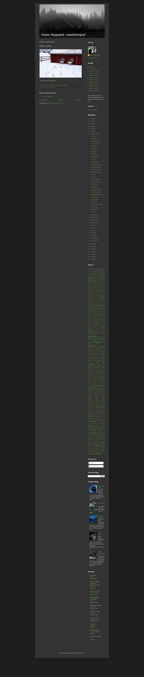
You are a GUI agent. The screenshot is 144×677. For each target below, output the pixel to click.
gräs (89, 309)
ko (98, 334)
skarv (89, 389)
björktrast (100, 272)
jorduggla (102, 327)
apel (94, 268)
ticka (101, 430)
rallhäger (98, 375)
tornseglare (95, 434)
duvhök (89, 291)
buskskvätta (90, 282)
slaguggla (102, 396)
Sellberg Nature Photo (96, 605)
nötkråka (103, 366)
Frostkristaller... (95, 197)
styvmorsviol (97, 418)
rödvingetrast (99, 382)
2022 (91, 129)
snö (92, 403)
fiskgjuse (90, 295)
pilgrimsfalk (90, 371)
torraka (100, 434)
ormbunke (102, 367)
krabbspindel (93, 338)
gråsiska (95, 307)
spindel (103, 407)
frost (94, 298)
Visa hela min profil (93, 58)
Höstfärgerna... (94, 209)
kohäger (103, 334)
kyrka (103, 342)
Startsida (61, 100)
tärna (92, 441)
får (99, 298)
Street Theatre (93, 625)
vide (91, 446)
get (104, 300)
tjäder (94, 432)
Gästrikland (100, 314)
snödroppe (95, 403)
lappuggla (102, 346)
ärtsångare (103, 452)
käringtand (90, 344)
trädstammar (91, 439)
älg (94, 452)
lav (90, 348)
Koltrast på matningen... (97, 165)
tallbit (100, 428)
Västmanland (95, 450)
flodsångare (97, 296)
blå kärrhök (90, 275)
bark (94, 270)
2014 (91, 259)
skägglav (103, 395)
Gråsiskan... (94, 160)
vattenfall (102, 443)
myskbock (95, 360)
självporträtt (91, 387)
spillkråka (98, 407)
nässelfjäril (98, 366)
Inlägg (92, 463)
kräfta (89, 340)
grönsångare (102, 311)
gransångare (96, 302)
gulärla (99, 312)
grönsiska (96, 311)
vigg (93, 446)
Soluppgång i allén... (96, 167)
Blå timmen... (94, 187)
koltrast (100, 336)
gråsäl (103, 307)
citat (89, 284)
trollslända (98, 436)
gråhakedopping (101, 305)
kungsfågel (102, 340)
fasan (99, 293)
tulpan (95, 439)
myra (92, 360)
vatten (89, 443)
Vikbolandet (97, 446)
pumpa (95, 373)
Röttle (103, 384)
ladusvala (97, 344)
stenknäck (90, 411)
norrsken (98, 364)
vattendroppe (95, 443)
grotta (101, 304)
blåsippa (90, 277)
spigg (93, 407)
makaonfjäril (102, 353)
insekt (93, 327)
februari (93, 238)
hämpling (103, 323)
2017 (91, 251)
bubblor (103, 280)
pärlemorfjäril (102, 373)
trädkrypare (97, 438)
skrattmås (102, 393)
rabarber (94, 375)
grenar (89, 304)
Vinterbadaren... (95, 146)
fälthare (103, 298)
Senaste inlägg (43, 100)
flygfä (103, 296)
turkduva (99, 439)
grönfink (103, 309)
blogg (91, 273)
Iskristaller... (94, 153)
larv (88, 348)
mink (95, 357)
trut (101, 436)
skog (98, 389)
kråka (103, 338)
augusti (93, 222)
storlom (90, 416)
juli (92, 225)
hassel (89, 318)
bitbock (92, 272)
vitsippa (96, 448)
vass (104, 441)
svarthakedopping (92, 421)
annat (91, 268)
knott (89, 334)
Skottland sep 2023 (94, 619)
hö (90, 325)
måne (99, 360)
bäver (103, 282)
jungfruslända (91, 329)
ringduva (98, 376)
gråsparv (99, 307)
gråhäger (90, 307)
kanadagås (90, 330)
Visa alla (103, 641)
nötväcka (94, 367)
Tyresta (89, 441)
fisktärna (98, 295)
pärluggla (90, 375)
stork (103, 414)
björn (103, 272)
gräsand (93, 309)
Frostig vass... (94, 177)
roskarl (89, 378)
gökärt (93, 316)
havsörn (103, 318)
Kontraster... (93, 586)
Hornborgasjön (95, 320)
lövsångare (90, 353)
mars (92, 235)
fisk (104, 293)
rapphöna (103, 375)
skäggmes (90, 396)
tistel (104, 430)
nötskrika (90, 367)
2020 (91, 244)
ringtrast (103, 376)
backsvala (103, 268)
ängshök (97, 452)
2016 (91, 254)
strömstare (90, 418)
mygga (89, 360)
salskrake (90, 385)
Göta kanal (97, 316)
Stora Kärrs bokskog (97, 414)
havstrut (94, 318)
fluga (101, 296)
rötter (99, 384)
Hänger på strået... (95, 141)
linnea (100, 348)
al (88, 268)
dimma (95, 287)
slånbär (97, 398)
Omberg (98, 367)
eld (104, 291)
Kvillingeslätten (97, 342)
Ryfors (96, 378)
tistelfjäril (90, 432)
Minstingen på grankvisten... (95, 156)
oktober (93, 217)
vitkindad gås (91, 448)
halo (104, 316)
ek (95, 291)
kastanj (100, 330)
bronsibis (100, 279)
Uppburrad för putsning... (97, 204)
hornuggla (102, 320)
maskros (99, 355)
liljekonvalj (94, 348)
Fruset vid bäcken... (96, 182)
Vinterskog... (94, 138)
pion (94, 371)
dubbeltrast (102, 289)
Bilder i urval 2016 (94, 86)
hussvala (94, 323)
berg (96, 270)
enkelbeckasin (92, 293)
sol (98, 403)
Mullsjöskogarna (94, 358)
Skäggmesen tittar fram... (97, 194)
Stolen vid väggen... (96, 170)
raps (89, 376)
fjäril (89, 296)
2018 (91, 249)
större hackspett (97, 420)
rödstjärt (94, 382)
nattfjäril (98, 362)
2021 (91, 131)
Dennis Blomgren (94, 630)
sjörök (98, 387)
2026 (91, 118)
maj (92, 230)
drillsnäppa (95, 289)
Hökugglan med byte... (96, 172)
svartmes (89, 423)
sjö (95, 387)
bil (89, 272)
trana (103, 434)
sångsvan (90, 427)
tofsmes (98, 432)
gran (92, 302)
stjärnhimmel (91, 412)
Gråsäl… (92, 577)
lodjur (96, 350)
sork (104, 403)
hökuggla (96, 325)
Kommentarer (93, 466)
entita (96, 293)
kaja (97, 329)
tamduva (90, 430)
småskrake (102, 400)
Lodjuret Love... (100, 533)
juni (92, 228)
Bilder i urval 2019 (94, 79)
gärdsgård (90, 314)
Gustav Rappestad (95, 55)
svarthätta (103, 421)
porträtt (97, 371)
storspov (100, 416)
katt (104, 330)
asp (99, 268)
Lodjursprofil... (101, 503)
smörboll (95, 402)
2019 (91, 246)
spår (89, 409)
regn (91, 376)
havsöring (99, 318)
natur (103, 362)
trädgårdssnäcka (91, 438)
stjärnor (96, 412)
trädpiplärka (102, 438)
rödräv (90, 382)
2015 (91, 257)
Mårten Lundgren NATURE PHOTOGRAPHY (95, 583)
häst (88, 325)
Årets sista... (94, 136)
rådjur (100, 378)
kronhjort (99, 338)
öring (93, 454)
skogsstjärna (96, 393)
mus (100, 358)
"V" (91, 638)
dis (98, 287)
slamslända (90, 398)
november (93, 215)
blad (89, 273)
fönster (95, 300)
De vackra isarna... (95, 192)
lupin (103, 350)
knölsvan (94, 334)
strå (104, 416)
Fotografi (92, 624)
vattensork (102, 445)
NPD (91, 601)
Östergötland (52, 87)
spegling (90, 407)
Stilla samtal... (94, 202)
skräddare (90, 395)
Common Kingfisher (95, 631)
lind (97, 348)
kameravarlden (94, 618)
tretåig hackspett (91, 436)
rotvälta (92, 378)
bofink (103, 277)
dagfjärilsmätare (101, 284)
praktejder (102, 371)
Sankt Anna (95, 386)
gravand (103, 302)
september (94, 220)
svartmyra (94, 423)
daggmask (90, 286)
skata (92, 389)
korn (104, 336)
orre (94, 369)
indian (89, 327)
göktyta (89, 316)
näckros (90, 366)
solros (101, 403)
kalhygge (103, 329)
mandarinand (93, 355)
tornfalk (89, 434)
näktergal (94, 366)
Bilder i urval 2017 (94, 84)
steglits (95, 409)
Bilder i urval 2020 (94, 77)
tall (98, 428)
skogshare (102, 389)
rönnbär (89, 384)
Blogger (83, 653)
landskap (47, 87)
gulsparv (94, 312)
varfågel (100, 441)
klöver (100, 332)
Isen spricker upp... (96, 143)
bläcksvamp (99, 277)
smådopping (90, 400)
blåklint (98, 275)
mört (102, 360)
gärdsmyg (95, 314)
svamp (103, 420)
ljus (94, 350)
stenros (96, 411)
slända (103, 398)
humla (93, 321)
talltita (103, 428)
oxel (96, 369)
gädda (103, 312)
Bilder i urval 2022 (94, 73)
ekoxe (101, 291)
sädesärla (96, 427)
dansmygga (90, 287)
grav (100, 302)
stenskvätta (102, 411)
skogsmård (96, 391)
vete (88, 446)
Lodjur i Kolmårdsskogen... (101, 553)
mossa (89, 358)
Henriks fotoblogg (95, 611)
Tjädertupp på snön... (96, 189)
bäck (97, 282)
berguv (103, 270)
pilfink (103, 369)
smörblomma (90, 402)
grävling (98, 309)
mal (88, 355)
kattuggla (90, 332)
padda (98, 369)
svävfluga (97, 425)
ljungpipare (90, 350)
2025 (91, 121)
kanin (96, 330)
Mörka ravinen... (95, 162)
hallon (101, 316)
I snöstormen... (94, 184)
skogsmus (90, 391)
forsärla (90, 298)
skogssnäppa (90, 393)
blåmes (103, 275)
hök (92, 325)
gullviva (89, 312)
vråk (100, 448)
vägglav (103, 448)
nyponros (103, 364)
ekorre (97, 291)
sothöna (90, 405)
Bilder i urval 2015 (94, 88)
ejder (93, 291)
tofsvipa (103, 432)
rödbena (98, 380)
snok (104, 402)
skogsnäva (102, 391)
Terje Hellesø (93, 575)
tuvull (103, 439)
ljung (103, 348)
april (92, 233)
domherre (102, 287)
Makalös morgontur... (101, 516)
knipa (103, 332)
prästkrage (90, 373)
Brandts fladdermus (94, 279)
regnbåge (94, 376)
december (93, 134)
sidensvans (102, 385)
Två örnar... (94, 211)
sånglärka (102, 425)
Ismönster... (94, 174)
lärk (93, 351)
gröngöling (90, 311)
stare (92, 409)
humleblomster (99, 321)
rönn (103, 382)
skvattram (95, 395)
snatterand (100, 402)
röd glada (93, 380)
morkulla (103, 357)
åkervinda (90, 452)
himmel (89, 320)
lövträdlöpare (96, 353)
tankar (93, 430)
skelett (95, 389)
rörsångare (95, 384)
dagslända (95, 286)
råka (104, 378)
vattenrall (97, 445)
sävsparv (103, 427)
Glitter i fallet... (94, 207)
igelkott (103, 325)
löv (104, 351)
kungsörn (90, 342)
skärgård (96, 396)
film (102, 293)
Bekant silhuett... (95, 199)
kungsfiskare (95, 340)
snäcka (89, 403)
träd (103, 436)
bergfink (99, 270)
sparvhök (96, 405)
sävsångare (90, 428)
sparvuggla (102, 405)
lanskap (97, 346)
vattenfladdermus (91, 445)
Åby (103, 450)
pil (100, 369)
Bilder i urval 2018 (94, 82)
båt (94, 282)
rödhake (103, 380)
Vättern (100, 450)
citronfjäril (94, 284)
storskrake (95, 416)
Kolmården (92, 336)
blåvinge (94, 277)
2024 (91, 124)
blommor (94, 273)
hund (104, 321)
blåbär (95, 275)
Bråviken (94, 280)
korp (89, 338)
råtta (89, 380)
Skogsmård (93, 613)
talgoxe (95, 428)
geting (89, 302)
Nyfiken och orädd (101, 486)
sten (99, 409)
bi (88, 272)
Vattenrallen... (94, 151)
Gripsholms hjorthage (95, 304)
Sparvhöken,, (93, 607)
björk (95, 272)
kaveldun (96, 332)
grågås (94, 305)
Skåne (98, 395)
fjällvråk (103, 295)
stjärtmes (100, 412)
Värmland (90, 450)
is (97, 327)
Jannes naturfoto (94, 591)
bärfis (100, 282)
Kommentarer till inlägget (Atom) (56, 103)
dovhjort (90, 289)
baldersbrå (90, 270)
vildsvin (103, 446)
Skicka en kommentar (47, 96)
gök (104, 314)
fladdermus (92, 296)
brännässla (99, 280)
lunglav (100, 350)
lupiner (89, 351)
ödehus (89, 454)
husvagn (98, 323)
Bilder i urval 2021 (94, 75)
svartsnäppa (98, 423)
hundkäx (89, 323)
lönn (101, 351)
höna (100, 325)
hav (92, 318)
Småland (96, 400)
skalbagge (103, 387)
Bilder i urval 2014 (94, 90)
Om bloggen (92, 69)
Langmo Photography (96, 636)
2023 (91, 126)
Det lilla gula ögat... (96, 179)
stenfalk (103, 409)
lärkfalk (96, 351)
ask (96, 268)
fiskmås (94, 295)
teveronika (97, 430)
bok (89, 279)
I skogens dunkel (94, 593)
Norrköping (91, 364)
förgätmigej (100, 300)
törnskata (96, 441)
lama (104, 344)
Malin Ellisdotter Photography (94, 598)
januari (93, 240)
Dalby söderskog (101, 286)
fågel (97, 298)
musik (103, 358)
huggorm (90, 321)
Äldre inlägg (78, 100)
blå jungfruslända (101, 273)
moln (99, 357)
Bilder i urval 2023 (94, 71)
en (88, 293)
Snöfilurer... (94, 148)
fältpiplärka (90, 300)
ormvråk (90, 369)
